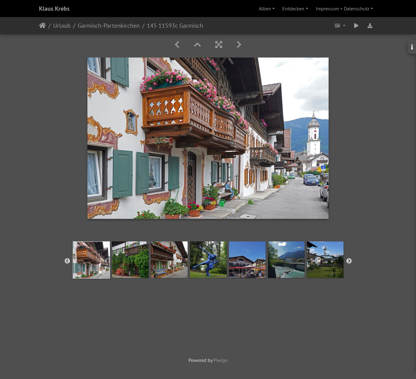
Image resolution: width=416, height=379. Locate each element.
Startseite (42, 25)
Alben (265, 8)
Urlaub (62, 26)
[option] (91, 260)
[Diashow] (356, 25)
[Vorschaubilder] (197, 45)
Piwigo (220, 360)
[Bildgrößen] (339, 25)
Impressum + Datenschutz (342, 8)
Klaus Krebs (54, 8)
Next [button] (349, 261)
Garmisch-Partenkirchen (109, 26)
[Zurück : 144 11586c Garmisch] (177, 45)
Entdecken (293, 8)
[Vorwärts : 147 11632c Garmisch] (239, 45)
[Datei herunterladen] (370, 25)
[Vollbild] (218, 45)
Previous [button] (67, 261)
